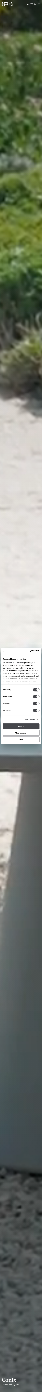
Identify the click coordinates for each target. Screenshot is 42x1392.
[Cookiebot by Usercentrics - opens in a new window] (29, 651)
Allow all (21, 726)
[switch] (36, 696)
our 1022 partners (16, 662)
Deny (21, 739)
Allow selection (21, 733)
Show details (30, 719)
